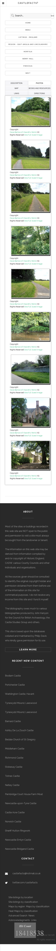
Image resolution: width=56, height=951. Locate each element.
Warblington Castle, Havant (19, 694)
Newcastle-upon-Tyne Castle (20, 803)
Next (28, 73)
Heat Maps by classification (23, 911)
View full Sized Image (33, 135)
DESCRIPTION (16, 83)
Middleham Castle (14, 748)
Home (28, 23)
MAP (16, 88)
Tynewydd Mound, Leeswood (21, 703)
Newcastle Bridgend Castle (19, 849)
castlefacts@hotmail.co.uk (26, 873)
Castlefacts (28, 3)
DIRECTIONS (39, 93)
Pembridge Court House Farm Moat (24, 794)
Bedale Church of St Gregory (20, 739)
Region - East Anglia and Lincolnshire (27, 44)
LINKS (16, 93)
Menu (28, 30)
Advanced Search (17, 915)
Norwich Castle (13, 821)
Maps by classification (37, 906)
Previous (27, 66)
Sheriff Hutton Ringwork (17, 830)
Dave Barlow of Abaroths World (23, 132)
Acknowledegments (19, 920)
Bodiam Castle (13, 675)
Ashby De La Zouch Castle (19, 730)
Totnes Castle (12, 776)
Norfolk (28, 51)
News (31, 915)
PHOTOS (39, 83)
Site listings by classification (23, 902)
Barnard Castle (13, 721)
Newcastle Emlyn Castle (18, 839)
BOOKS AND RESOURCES (39, 88)
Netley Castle (12, 785)
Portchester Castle (15, 684)
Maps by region (16, 906)
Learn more (28, 649)
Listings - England (28, 37)
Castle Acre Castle (15, 812)
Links (33, 920)
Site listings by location (20, 897)
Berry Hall (28, 59)
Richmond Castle (14, 757)
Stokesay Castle (13, 767)
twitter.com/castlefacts (25, 882)
